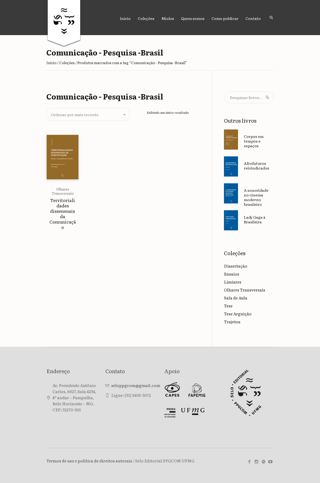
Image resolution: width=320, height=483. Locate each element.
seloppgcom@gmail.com (135, 385)
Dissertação (235, 266)
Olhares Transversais (63, 191)
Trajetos (232, 321)
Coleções (66, 62)
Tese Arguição (238, 314)
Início (51, 62)
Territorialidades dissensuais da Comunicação (62, 213)
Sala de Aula (235, 298)
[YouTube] (270, 461)
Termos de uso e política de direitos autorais (89, 461)
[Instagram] (256, 461)
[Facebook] (249, 461)
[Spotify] (263, 461)
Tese (228, 306)
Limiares (232, 282)
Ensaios (231, 274)
